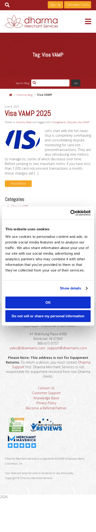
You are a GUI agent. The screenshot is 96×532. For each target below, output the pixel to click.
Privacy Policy (46, 403)
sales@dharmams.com (27, 348)
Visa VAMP (83, 122)
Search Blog (22, 83)
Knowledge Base (46, 398)
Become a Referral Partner (46, 408)
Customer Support (46, 393)
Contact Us (46, 388)
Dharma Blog (25, 94)
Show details (70, 288)
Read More (18, 184)
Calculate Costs (77, 4)
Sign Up (55, 4)
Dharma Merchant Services (45, 21)
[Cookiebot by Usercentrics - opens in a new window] (70, 213)
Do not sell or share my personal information (48, 316)
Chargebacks (59, 122)
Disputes (71, 122)
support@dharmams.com (67, 348)
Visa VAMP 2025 (28, 113)
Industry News (24, 122)
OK (48, 302)
